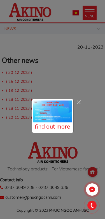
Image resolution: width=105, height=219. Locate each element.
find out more (52, 127)
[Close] (79, 102)
